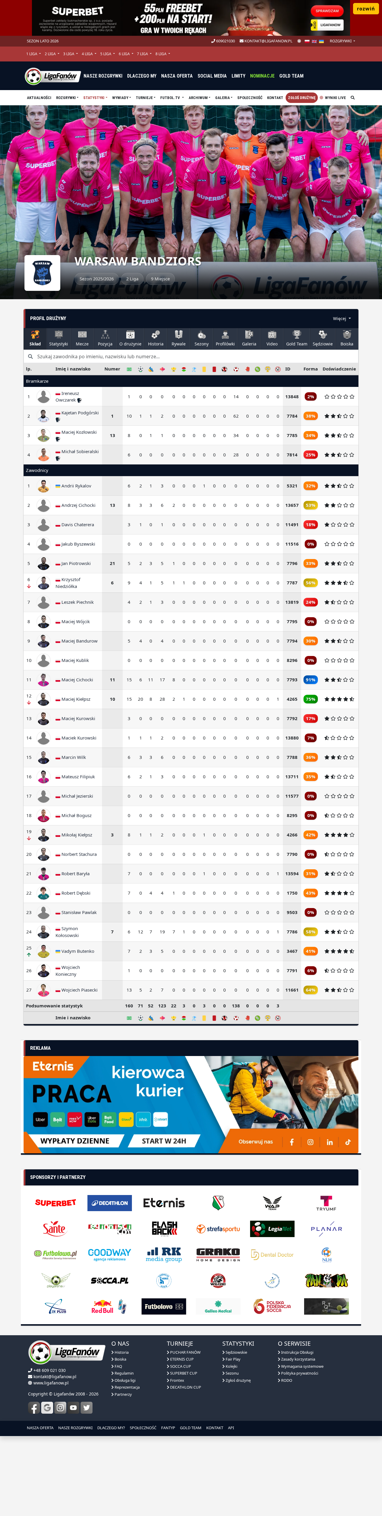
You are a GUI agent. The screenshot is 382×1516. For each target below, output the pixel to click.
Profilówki (225, 344)
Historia (156, 344)
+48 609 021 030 (49, 1359)
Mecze (82, 344)
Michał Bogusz (76, 815)
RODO (286, 1369)
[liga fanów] (52, 75)
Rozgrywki (66, 97)
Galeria (222, 97)
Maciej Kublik (74, 660)
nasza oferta (177, 76)
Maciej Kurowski (77, 718)
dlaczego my (141, 76)
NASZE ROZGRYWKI (75, 1416)
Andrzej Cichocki (78, 505)
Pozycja (105, 344)
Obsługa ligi (124, 1369)
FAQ (118, 1355)
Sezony (202, 344)
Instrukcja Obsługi (296, 1341)
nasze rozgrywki (103, 76)
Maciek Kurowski (78, 738)
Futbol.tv (170, 97)
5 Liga (106, 53)
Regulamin (124, 1362)
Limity (238, 76)
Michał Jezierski (76, 796)
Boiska (347, 344)
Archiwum (198, 97)
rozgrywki (341, 41)
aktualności (39, 97)
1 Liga (32, 53)
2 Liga (51, 53)
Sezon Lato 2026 (42, 41)
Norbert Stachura (78, 854)
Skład (35, 344)
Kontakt (275, 97)
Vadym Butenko (77, 951)
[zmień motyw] (299, 41)
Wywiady (120, 97)
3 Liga (69, 53)
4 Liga (88, 53)
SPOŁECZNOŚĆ (143, 1416)
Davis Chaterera (77, 524)
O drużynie (130, 344)
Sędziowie (323, 344)
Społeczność (249, 97)
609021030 (225, 41)
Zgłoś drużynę (301, 97)
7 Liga (143, 53)
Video (272, 344)
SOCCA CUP (180, 1355)
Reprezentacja (127, 1376)
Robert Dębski (75, 893)
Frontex (176, 1369)
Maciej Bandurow (79, 641)
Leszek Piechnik (77, 602)
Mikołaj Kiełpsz (76, 835)
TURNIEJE (144, 97)
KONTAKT (214, 1416)
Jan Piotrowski (75, 563)
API (231, 1416)
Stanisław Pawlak (78, 912)
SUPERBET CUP (183, 1362)
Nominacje (262, 76)
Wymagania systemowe (302, 1355)
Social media (212, 76)
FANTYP (168, 1416)
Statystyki (93, 97)
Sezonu (232, 1362)
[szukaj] (352, 97)
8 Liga (161, 53)
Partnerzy (123, 1383)
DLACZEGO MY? (111, 1416)
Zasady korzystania (297, 1348)
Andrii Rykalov (75, 486)
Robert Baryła (75, 873)
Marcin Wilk (73, 757)
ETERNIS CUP (181, 1348)
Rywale (179, 344)
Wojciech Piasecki (79, 990)
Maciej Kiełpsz (75, 699)
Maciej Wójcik (75, 621)
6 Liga (125, 53)
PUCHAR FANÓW (185, 1341)
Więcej (340, 318)
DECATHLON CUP (185, 1376)
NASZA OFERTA (40, 1416)
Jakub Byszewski (77, 544)
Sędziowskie (236, 1341)
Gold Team (291, 76)
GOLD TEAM (190, 1416)
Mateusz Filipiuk (77, 776)
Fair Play (233, 1348)
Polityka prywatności (299, 1362)
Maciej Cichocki (76, 680)
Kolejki (231, 1355)
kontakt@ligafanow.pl (268, 41)
